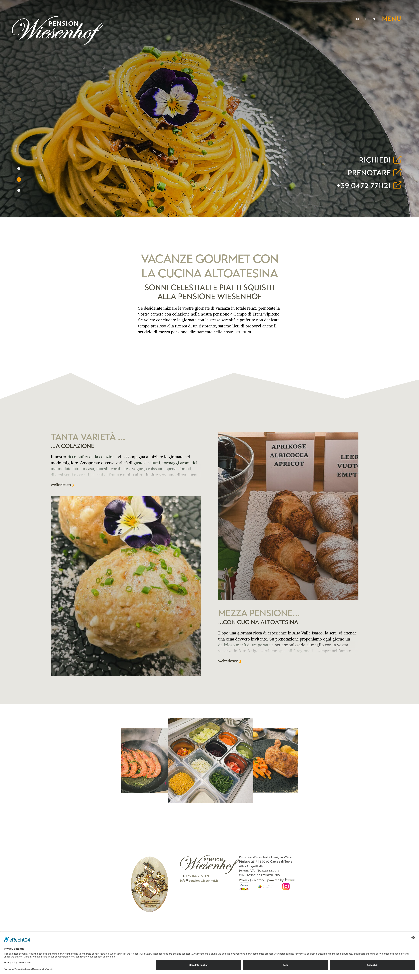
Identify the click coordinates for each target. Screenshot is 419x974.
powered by (275, 880)
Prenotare (369, 172)
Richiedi (375, 160)
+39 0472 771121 (364, 185)
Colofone (258, 880)
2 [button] (19, 179)
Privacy (244, 880)
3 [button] (18, 190)
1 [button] (18, 168)
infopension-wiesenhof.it (199, 881)
